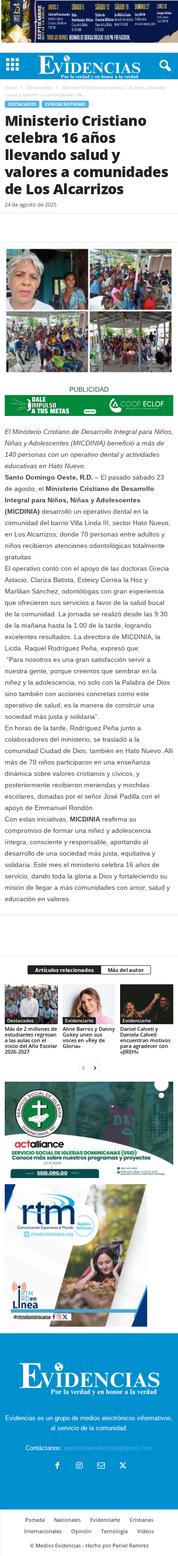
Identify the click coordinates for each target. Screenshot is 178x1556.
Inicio (11, 87)
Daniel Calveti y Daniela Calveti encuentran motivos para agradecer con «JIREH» (145, 1040)
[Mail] (101, 1466)
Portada (35, 1519)
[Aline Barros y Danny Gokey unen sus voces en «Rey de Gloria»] (89, 1004)
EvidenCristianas (65, 104)
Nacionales (67, 1519)
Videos (145, 1531)
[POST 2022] (89, 405)
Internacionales (43, 1531)
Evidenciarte (79, 1020)
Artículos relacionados (64, 969)
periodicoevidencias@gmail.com (108, 1448)
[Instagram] (79, 1466)
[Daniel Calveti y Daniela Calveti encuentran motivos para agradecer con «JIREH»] (146, 1004)
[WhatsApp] (79, 227)
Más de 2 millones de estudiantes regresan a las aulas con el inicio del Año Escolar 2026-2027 (31, 1040)
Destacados (39, 87)
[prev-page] (83, 1068)
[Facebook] (14, 227)
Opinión (81, 1531)
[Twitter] (36, 227)
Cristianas (141, 1519)
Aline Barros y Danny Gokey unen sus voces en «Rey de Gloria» (89, 1037)
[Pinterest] (57, 227)
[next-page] (95, 1068)
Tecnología (114, 1531)
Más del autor (126, 969)
